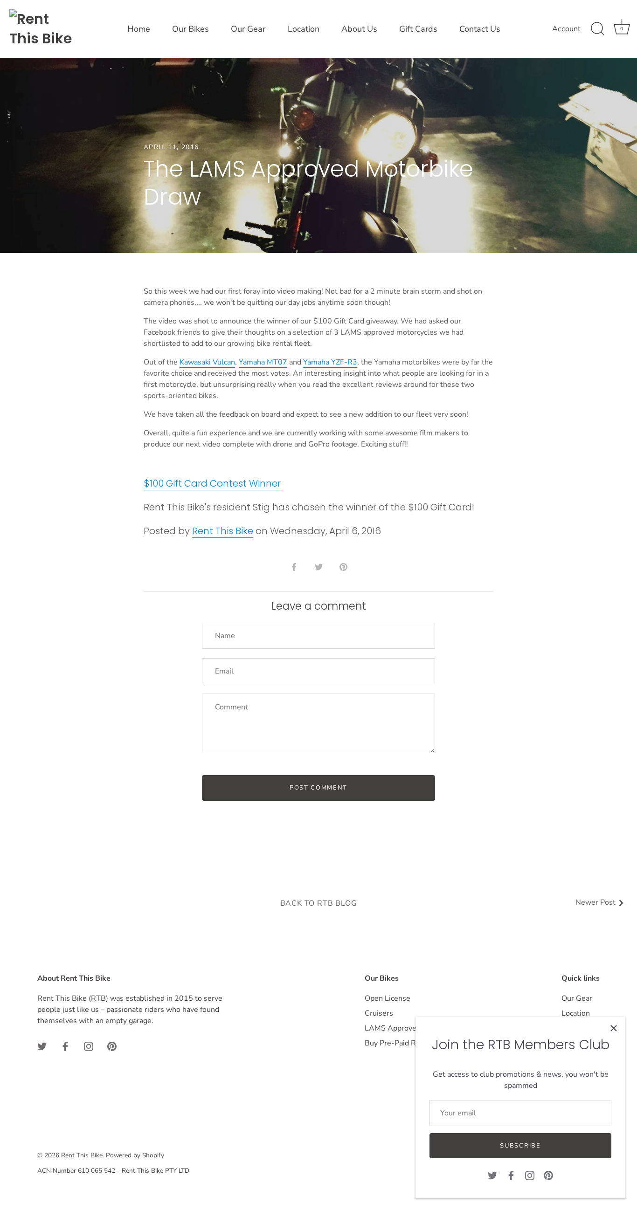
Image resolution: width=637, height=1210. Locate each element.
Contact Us (479, 28)
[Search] (597, 29)
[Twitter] (492, 1175)
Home (138, 28)
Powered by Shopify (135, 1155)
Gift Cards (418, 28)
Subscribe (520, 1145)
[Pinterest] (548, 1175)
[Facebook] (511, 1175)
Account (566, 29)
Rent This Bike (222, 530)
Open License (387, 998)
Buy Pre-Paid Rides (397, 1043)
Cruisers (379, 1013)
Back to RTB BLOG (318, 903)
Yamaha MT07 (263, 362)
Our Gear (248, 28)
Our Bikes (190, 28)
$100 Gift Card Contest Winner (212, 483)
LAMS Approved (393, 1028)
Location (303, 28)
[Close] (613, 1028)
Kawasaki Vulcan (207, 362)
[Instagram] (529, 1175)
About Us (359, 28)
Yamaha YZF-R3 (330, 362)
